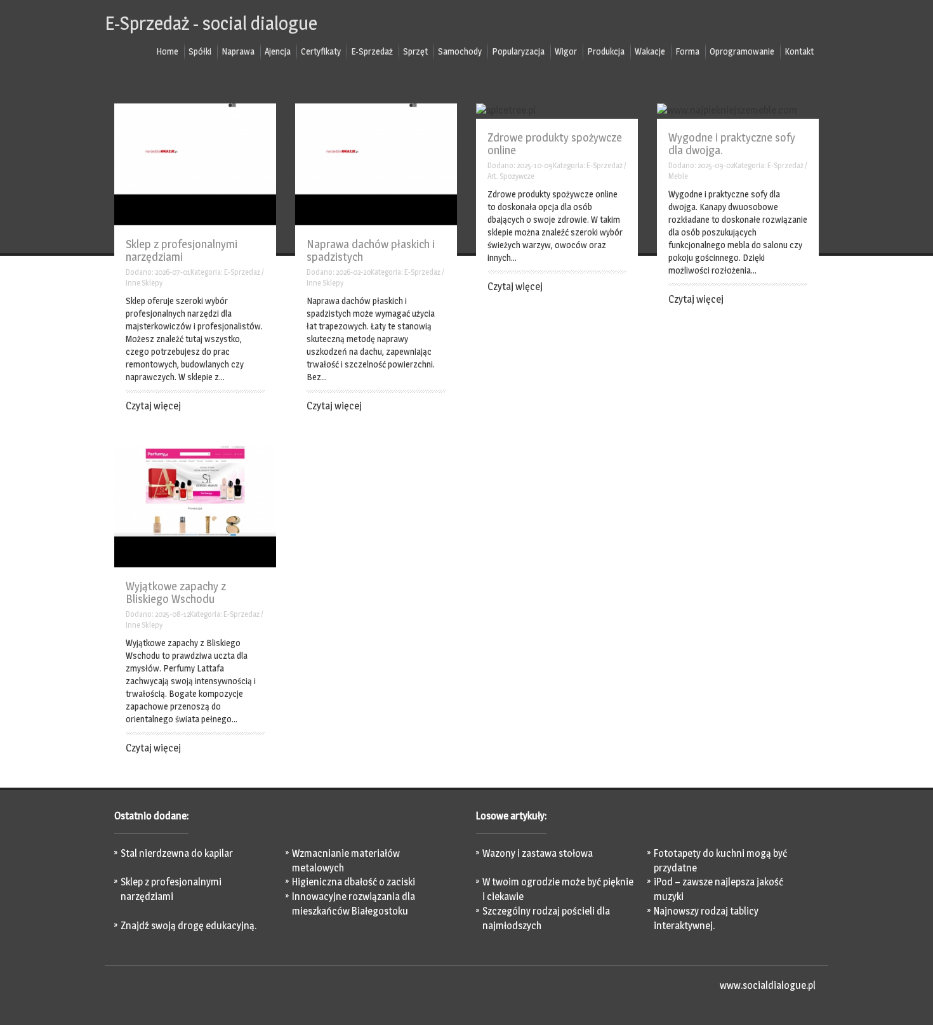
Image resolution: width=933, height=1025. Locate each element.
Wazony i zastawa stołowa (537, 853)
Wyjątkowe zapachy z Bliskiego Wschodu (176, 592)
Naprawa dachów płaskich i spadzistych (371, 250)
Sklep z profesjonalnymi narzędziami (181, 250)
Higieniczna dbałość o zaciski (353, 882)
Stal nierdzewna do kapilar (177, 853)
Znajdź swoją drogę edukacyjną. (188, 926)
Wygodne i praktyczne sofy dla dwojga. (731, 144)
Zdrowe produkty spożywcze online (554, 144)
